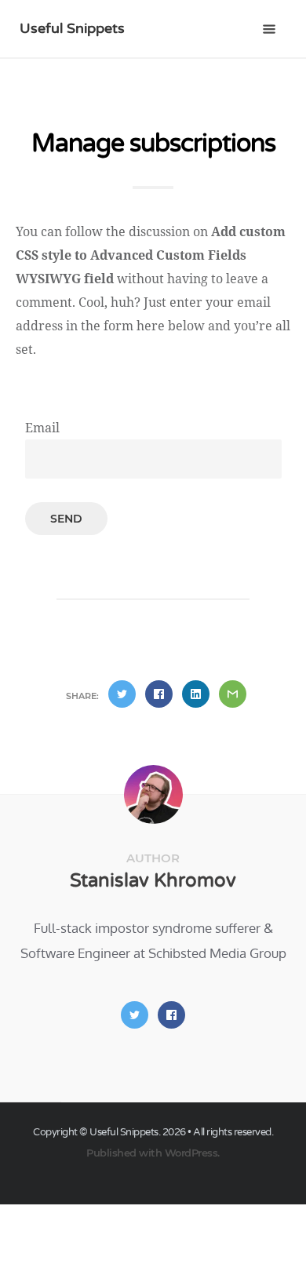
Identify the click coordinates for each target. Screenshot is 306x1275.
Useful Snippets (72, 28)
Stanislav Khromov (153, 880)
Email (42, 427)
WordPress (191, 1152)
